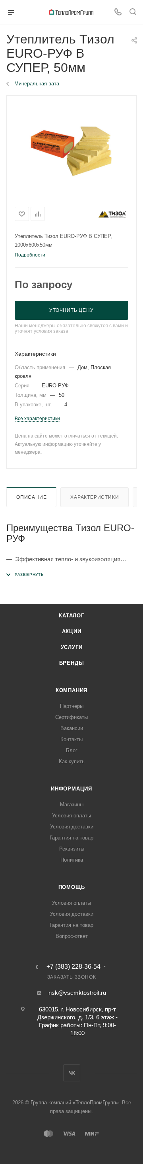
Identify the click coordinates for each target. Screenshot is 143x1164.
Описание (31, 497)
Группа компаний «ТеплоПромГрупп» (75, 1103)
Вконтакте (71, 1072)
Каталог (71, 616)
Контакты (71, 739)
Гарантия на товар (71, 838)
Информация (71, 789)
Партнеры (71, 706)
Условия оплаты (71, 816)
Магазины (71, 804)
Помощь (71, 887)
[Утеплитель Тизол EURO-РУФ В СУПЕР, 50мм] (71, 148)
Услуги (72, 647)
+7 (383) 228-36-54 (73, 967)
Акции (71, 631)
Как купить (72, 761)
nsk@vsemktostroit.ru (77, 992)
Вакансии (71, 728)
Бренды (71, 663)
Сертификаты (71, 717)
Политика (71, 860)
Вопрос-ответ (72, 936)
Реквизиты (71, 849)
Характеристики (94, 497)
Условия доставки (71, 827)
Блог (71, 750)
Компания (71, 690)
